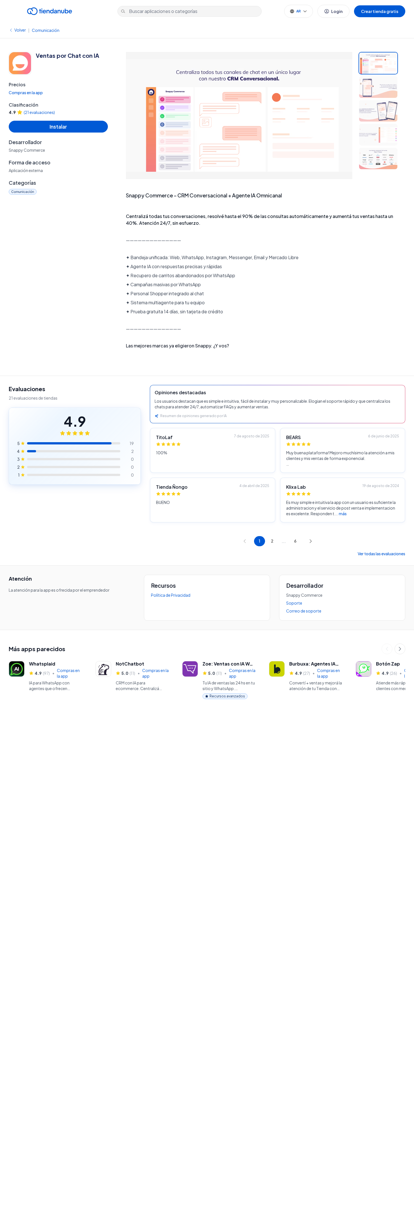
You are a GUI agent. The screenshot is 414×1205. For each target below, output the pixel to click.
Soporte (294, 602)
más (343, 513)
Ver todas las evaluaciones (381, 553)
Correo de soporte (303, 610)
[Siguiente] (400, 649)
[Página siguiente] (311, 541)
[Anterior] (387, 649)
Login (336, 11)
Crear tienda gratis (379, 11)
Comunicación (45, 30)
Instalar (58, 126)
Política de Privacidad (170, 595)
